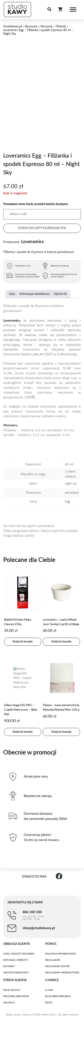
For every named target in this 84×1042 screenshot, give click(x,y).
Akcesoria (31, 26)
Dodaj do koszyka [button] (22, 641)
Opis (12, 294)
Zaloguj (9, 1002)
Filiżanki (61, 26)
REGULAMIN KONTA (57, 966)
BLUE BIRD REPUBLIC (58, 996)
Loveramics (23, 241)
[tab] (12, 294)
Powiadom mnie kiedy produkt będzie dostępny (35, 204)
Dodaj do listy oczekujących (42, 228)
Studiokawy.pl (12, 26)
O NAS (49, 990)
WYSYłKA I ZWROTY (15, 960)
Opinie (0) (60, 294)
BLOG (48, 1002)
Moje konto (11, 990)
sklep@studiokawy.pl (39, 928)
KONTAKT (9, 966)
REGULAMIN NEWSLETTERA (62, 972)
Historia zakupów (16, 996)
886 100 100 (33, 915)
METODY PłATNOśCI (16, 972)
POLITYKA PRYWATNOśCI (60, 953)
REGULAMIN (52, 960)
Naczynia (46, 26)
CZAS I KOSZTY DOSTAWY (18, 953)
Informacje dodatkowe (34, 294)
